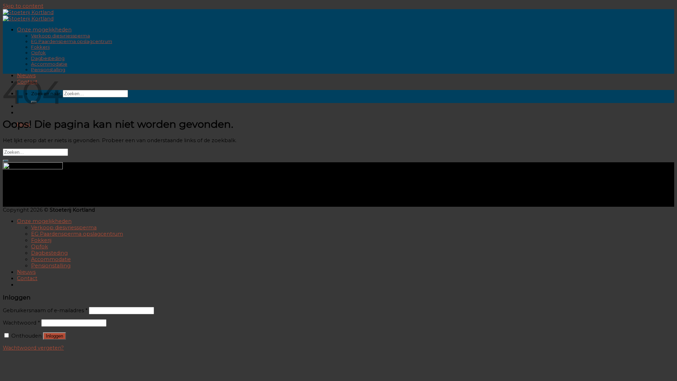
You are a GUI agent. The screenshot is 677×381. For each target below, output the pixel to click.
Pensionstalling (48, 69)
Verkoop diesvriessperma (60, 35)
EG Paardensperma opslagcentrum (71, 41)
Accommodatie (49, 64)
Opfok (38, 52)
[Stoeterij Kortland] (28, 15)
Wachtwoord (21, 323)
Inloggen (54, 336)
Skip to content (23, 6)
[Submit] (5, 161)
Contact (27, 278)
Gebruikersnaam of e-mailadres (45, 310)
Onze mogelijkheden (44, 29)
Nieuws (26, 272)
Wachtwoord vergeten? (33, 348)
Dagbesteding (48, 58)
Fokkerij (40, 47)
